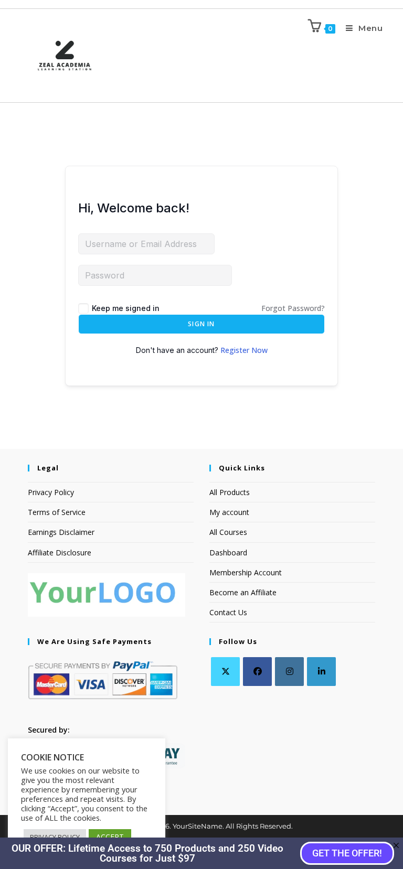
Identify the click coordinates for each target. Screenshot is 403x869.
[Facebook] (257, 671)
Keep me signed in (126, 308)
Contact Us (228, 612)
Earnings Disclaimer (61, 532)
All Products (229, 492)
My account (229, 512)
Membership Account (245, 572)
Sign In (201, 323)
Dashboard (228, 552)
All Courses (228, 532)
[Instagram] (289, 671)
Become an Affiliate (243, 592)
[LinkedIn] (321, 671)
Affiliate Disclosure (59, 552)
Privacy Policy (51, 492)
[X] (225, 671)
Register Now (244, 350)
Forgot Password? (293, 308)
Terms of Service (57, 512)
